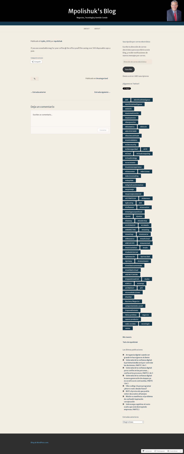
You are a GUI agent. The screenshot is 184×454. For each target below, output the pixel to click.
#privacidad (145, 257)
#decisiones (145, 171)
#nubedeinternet (131, 252)
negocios (145, 315)
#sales (147, 279)
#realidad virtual (131, 270)
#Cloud (128, 154)
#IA (140, 203)
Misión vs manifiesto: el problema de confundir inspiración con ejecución (138, 399)
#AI (126, 100)
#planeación (130, 257)
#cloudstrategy (131, 158)
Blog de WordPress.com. (40, 442)
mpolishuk (58, 41)
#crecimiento (130, 162)
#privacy (128, 261)
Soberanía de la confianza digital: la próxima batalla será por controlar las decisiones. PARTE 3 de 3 (138, 362)
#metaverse (143, 234)
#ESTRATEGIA (130, 198)
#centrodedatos (131, 140)
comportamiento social (134, 306)
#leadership (142, 221)
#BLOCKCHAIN (130, 131)
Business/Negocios (132, 301)
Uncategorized (102, 78)
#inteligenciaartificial (133, 212)
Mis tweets (127, 337)
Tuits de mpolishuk (130, 342)
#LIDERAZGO (130, 225)
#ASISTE (128, 109)
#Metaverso (129, 239)
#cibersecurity (130, 145)
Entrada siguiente (101, 92)
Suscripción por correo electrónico (136, 42)
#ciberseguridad (131, 149)
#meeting (145, 230)
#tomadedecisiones (132, 292)
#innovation (144, 207)
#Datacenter (130, 171)
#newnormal (145, 243)
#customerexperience (133, 167)
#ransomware (143, 261)
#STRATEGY (129, 288)
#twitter (128, 297)
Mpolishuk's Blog (92, 11)
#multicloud (145, 239)
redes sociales (130, 324)
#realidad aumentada (133, 265)
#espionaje (129, 189)
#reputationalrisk (132, 279)
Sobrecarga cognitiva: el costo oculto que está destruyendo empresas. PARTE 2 (137, 406)
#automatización (132, 113)
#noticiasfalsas (131, 248)
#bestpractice (130, 122)
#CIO (145, 149)
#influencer (129, 207)
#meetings (129, 234)
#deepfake (129, 180)
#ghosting (129, 203)
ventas (127, 328)
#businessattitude (132, 136)
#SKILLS (128, 283)
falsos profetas (131, 315)
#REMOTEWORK (131, 274)
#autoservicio (130, 118)
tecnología (145, 324)
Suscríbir (128, 69)
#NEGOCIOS (129, 243)
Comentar (103, 130)
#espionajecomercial (133, 194)
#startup (140, 283)
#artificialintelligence (133, 104)
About (87, 29)
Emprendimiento (131, 310)
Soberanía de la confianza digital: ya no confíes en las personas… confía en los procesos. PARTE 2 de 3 (138, 370)
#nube (145, 248)
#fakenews (146, 198)
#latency (128, 221)
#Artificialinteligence (142, 100)
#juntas (139, 216)
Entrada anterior (39, 92)
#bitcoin (143, 127)
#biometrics (129, 127)
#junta (127, 216)
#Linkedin (145, 225)
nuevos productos (131, 319)
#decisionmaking (131, 176)
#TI (141, 288)
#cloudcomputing (143, 154)
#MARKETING (130, 230)
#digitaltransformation (134, 185)
